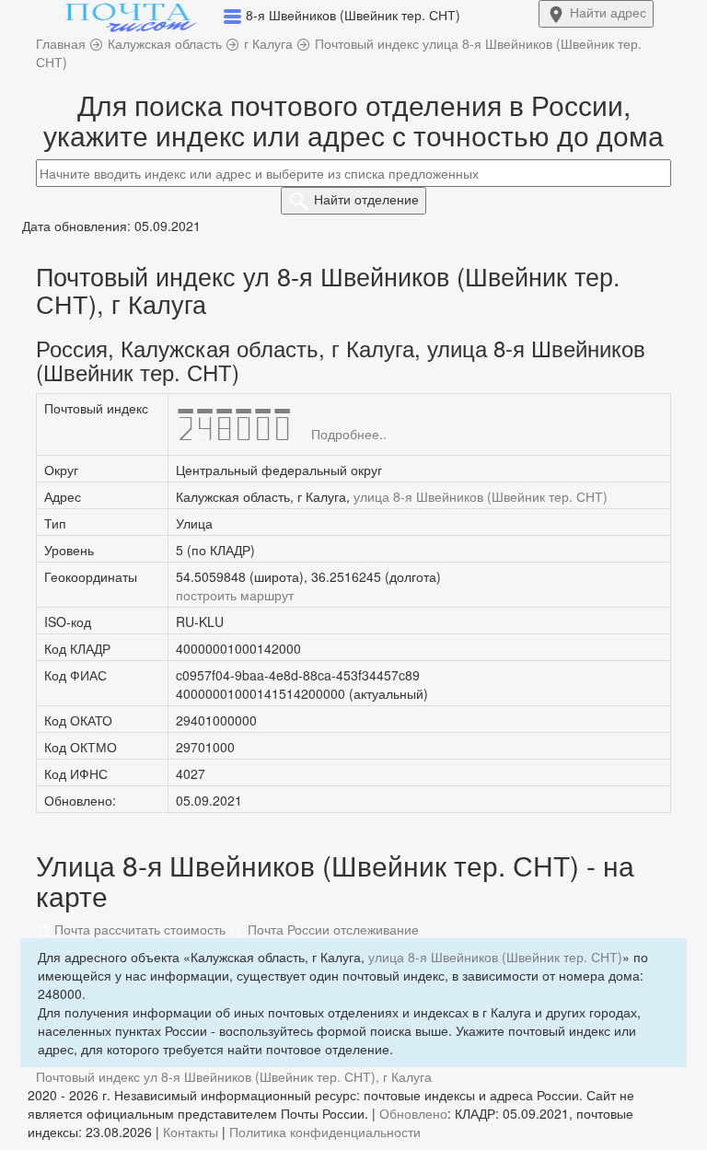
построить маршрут (235, 595)
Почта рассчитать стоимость (138, 929)
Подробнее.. (349, 433)
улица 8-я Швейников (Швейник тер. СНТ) (481, 496)
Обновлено (413, 1113)
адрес (608, 12)
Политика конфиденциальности (325, 1131)
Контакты (190, 1131)
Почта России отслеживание (331, 929)
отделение (366, 199)
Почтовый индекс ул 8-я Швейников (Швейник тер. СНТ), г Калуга (234, 1076)
